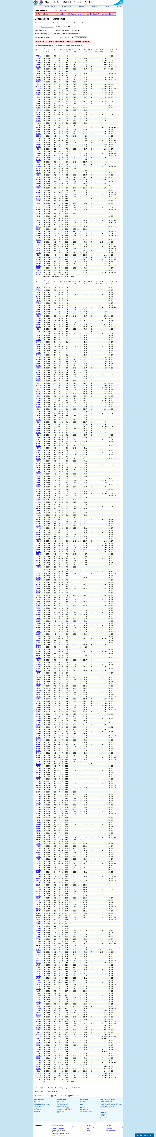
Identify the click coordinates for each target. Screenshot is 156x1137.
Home (37, 7)
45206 (38, 62)
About (118, 7)
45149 (38, 199)
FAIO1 (38, 56)
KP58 (38, 878)
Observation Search (39, 1103)
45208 (38, 78)
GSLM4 (38, 898)
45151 (38, 231)
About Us (102, 1114)
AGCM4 (38, 151)
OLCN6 (38, 222)
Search (106, 7)
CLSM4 (38, 155)
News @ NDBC (84, 1106)
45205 (38, 90)
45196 (38, 97)
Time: (62, 37)
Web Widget (37, 1111)
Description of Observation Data (46, 1091)
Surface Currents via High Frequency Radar (111, 1104)
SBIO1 (38, 136)
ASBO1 (38, 82)
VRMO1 (38, 112)
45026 (38, 270)
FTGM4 (38, 173)
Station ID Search (41, 10)
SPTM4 (38, 948)
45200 (38, 175)
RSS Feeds (37, 1109)
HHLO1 (38, 123)
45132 (38, 435)
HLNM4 (38, 253)
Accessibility (108, 1128)
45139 (38, 203)
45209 (38, 179)
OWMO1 (38, 125)
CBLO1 (38, 99)
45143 (38, 240)
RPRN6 (38, 235)
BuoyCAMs (37, 1108)
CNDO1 (38, 73)
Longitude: (38, 30)
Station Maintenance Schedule (64, 1109)
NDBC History (103, 1116)
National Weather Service (58, 1128)
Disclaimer (89, 1125)
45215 (38, 1038)
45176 (38, 84)
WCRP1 (38, 110)
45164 (38, 71)
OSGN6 (38, 268)
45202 (38, 145)
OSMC (101, 1109)
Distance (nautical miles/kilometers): (66, 34)
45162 (38, 963)
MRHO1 (38, 127)
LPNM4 (38, 248)
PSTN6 (38, 201)
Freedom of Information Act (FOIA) (114, 1127)
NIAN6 (38, 216)
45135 (38, 259)
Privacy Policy (108, 1125)
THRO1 (38, 192)
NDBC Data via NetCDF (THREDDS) (109, 1103)
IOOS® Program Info (62, 1104)
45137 (38, 251)
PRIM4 (38, 1064)
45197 (38, 67)
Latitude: (38, 26)
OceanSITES (103, 1108)
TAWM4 (38, 909)
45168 (38, 255)
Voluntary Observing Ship (63, 1106)
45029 (38, 261)
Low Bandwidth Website (106, 1101)
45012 (38, 242)
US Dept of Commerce (58, 1125)
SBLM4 (38, 229)
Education (81, 7)
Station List (62, 10)
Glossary (89, 1130)
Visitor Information (104, 1117)
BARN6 (38, 153)
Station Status (60, 1111)
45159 (38, 227)
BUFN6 (38, 209)
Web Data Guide (61, 1108)
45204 (38, 101)
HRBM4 (38, 220)
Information (66, 7)
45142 (38, 194)
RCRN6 (38, 233)
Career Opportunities (110, 1130)
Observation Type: (41, 37)
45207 (38, 58)
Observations (49, 7)
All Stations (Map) (38, 1101)
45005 (38, 106)
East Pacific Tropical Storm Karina (74, 14)
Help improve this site (144, 1135)
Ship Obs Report (38, 1106)
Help (88, 1128)
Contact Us (103, 1119)
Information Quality (91, 1127)
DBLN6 (38, 181)
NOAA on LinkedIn (60, 1096)
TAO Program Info (61, 1101)
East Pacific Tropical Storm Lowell (102, 14)
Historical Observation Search (41, 1104)
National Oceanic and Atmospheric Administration (64, 1127)
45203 (38, 116)
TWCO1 (38, 160)
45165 (38, 158)
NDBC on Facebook (43, 1096)
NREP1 (38, 567)
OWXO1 (38, 478)
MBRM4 (38, 166)
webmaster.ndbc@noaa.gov (59, 1135)
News (94, 7)
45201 (38, 129)
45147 (38, 142)
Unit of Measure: (40, 34)
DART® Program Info (62, 1103)
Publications (60, 1113)
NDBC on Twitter (76, 1096)
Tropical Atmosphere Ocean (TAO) (108, 1106)
